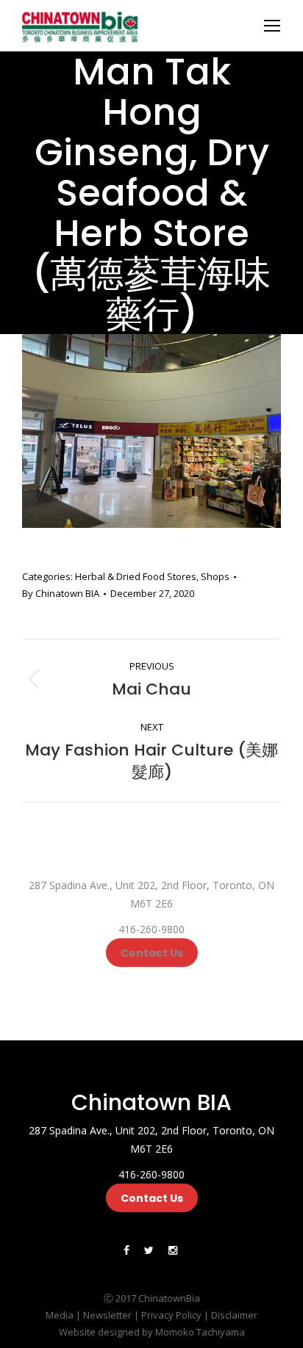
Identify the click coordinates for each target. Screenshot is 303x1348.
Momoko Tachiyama (200, 1331)
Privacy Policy (171, 1315)
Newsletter (107, 1315)
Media (60, 1315)
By (60, 593)
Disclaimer (234, 1315)
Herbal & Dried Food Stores (135, 576)
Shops (215, 576)
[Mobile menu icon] (272, 26)
